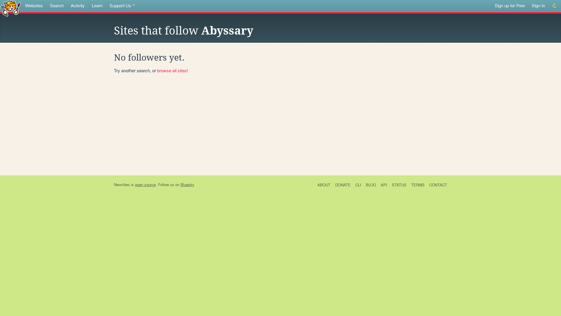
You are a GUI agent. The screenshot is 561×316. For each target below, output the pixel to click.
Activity (78, 5)
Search (57, 5)
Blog (371, 185)
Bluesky (187, 184)
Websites (34, 5)
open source (145, 184)
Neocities (122, 184)
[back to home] (10, 8)
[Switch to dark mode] (554, 5)
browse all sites (172, 70)
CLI (358, 185)
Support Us (120, 5)
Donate (343, 185)
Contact (438, 185)
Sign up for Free (510, 5)
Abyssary (227, 30)
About (323, 185)
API (384, 185)
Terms (418, 185)
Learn (97, 5)
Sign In (538, 5)
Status (399, 185)
